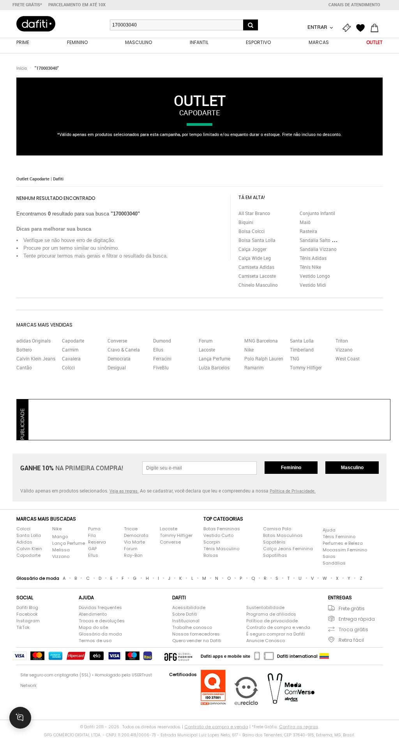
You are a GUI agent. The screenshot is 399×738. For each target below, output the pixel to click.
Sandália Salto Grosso (323, 240)
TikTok (23, 627)
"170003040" (47, 68)
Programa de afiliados (271, 614)
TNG (294, 358)
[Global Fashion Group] (178, 656)
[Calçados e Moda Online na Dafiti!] (35, 24)
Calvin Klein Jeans (35, 358)
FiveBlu (161, 367)
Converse (117, 340)
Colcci (68, 367)
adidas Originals (33, 340)
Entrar (317, 26)
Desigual (117, 367)
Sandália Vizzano (318, 249)
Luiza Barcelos (214, 367)
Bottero (24, 349)
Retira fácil (351, 640)
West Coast (347, 358)
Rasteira (308, 231)
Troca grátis (353, 629)
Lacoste (207, 349)
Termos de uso (95, 640)
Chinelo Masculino (258, 285)
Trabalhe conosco (192, 627)
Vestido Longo (315, 276)
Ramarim (253, 367)
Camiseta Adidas (256, 267)
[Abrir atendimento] (20, 718)
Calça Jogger (252, 249)
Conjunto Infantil (317, 213)
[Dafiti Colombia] (324, 656)
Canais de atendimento (354, 4)
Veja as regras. (124, 491)
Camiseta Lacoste (257, 276)
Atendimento (93, 614)
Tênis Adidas (313, 258)
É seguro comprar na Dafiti (275, 634)
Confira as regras (298, 727)
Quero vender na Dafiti (196, 640)
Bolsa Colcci (251, 231)
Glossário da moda (100, 634)
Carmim (70, 349)
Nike (249, 349)
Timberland (302, 349)
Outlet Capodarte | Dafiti (40, 179)
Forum (205, 340)
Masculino (352, 467)
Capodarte (73, 340)
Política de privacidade (272, 620)
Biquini (245, 222)
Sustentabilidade (265, 607)
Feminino (291, 467)
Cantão (24, 367)
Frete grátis (352, 608)
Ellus (158, 349)
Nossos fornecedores (196, 634)
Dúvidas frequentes (100, 607)
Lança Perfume (214, 358)
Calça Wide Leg (254, 258)
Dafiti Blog (27, 607)
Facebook (27, 614)
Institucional (186, 620)
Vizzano (344, 349)
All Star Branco (254, 213)
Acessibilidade (188, 607)
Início (21, 68)
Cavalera (71, 358)
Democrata (119, 358)
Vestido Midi (313, 285)
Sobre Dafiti (184, 614)
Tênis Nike (310, 267)
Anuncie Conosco (265, 640)
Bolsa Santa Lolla (256, 240)
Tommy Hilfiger (306, 367)
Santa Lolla (302, 340)
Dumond (162, 340)
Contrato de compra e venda (278, 627)
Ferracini (162, 358)
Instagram (28, 620)
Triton (341, 340)
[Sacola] (376, 28)
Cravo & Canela (124, 349)
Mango (60, 536)
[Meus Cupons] (348, 28)
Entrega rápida (357, 619)
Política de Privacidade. (293, 491)
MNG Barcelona (261, 340)
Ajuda (329, 530)
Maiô (305, 222)
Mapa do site (93, 627)
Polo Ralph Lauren (263, 358)
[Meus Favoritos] (362, 28)
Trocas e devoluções (102, 620)
